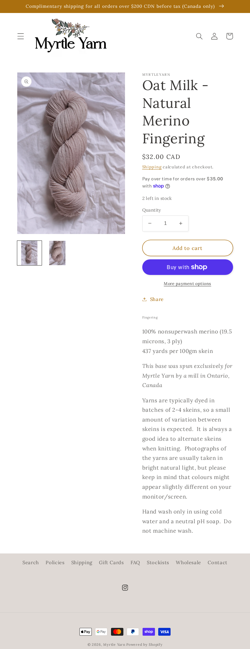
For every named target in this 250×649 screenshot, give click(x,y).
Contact (217, 562)
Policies (55, 562)
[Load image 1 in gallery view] (29, 253)
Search (30, 562)
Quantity (151, 210)
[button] (20, 36)
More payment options (187, 283)
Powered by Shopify (144, 644)
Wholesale (188, 562)
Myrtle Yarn (114, 644)
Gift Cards (111, 562)
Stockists (158, 562)
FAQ (135, 562)
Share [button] (157, 299)
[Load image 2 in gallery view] (57, 253)
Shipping (152, 166)
